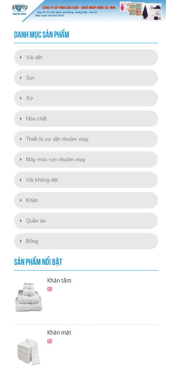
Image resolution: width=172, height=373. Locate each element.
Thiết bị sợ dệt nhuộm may (57, 139)
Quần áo (36, 221)
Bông (32, 241)
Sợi (30, 78)
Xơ (29, 98)
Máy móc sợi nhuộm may (56, 159)
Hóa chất (36, 119)
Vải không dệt (42, 180)
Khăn (32, 200)
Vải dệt (34, 57)
